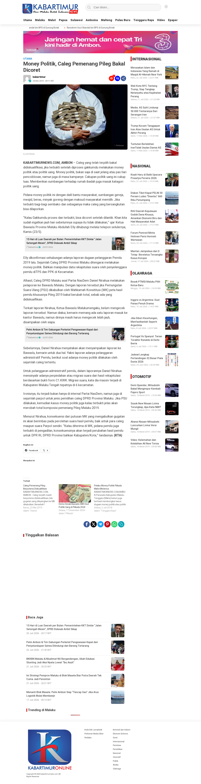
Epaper (173, 20)
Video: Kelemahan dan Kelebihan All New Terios (145, 442)
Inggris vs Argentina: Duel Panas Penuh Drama (145, 301)
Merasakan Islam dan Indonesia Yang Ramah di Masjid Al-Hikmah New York (146, 71)
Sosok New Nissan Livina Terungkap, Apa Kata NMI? (146, 405)
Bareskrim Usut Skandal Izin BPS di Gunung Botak (84, 27)
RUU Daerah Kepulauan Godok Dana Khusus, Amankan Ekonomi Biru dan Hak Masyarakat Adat (146, 216)
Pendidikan (117, 749)
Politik (115, 761)
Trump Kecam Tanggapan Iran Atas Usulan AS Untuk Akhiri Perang (145, 129)
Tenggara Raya (143, 20)
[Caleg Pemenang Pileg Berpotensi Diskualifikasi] (41, 498)
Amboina (92, 20)
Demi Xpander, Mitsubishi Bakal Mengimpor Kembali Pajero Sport (145, 389)
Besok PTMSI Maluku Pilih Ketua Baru (145, 283)
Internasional (118, 741)
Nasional (117, 753)
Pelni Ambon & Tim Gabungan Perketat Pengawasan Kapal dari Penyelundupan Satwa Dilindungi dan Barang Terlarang (62, 331)
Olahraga (117, 768)
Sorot (115, 737)
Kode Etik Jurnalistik (93, 729)
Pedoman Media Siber (93, 733)
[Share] (123, 78)
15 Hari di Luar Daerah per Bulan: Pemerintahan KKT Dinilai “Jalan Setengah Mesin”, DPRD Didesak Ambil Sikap (63, 241)
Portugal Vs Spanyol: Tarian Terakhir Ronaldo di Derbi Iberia (146, 340)
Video (161, 20)
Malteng (106, 20)
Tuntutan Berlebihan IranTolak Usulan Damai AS (146, 146)
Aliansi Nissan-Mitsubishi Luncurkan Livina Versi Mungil (145, 425)
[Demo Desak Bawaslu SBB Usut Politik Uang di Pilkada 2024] (75, 493)
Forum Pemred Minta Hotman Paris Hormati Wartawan (143, 236)
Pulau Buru (122, 20)
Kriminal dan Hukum (121, 729)
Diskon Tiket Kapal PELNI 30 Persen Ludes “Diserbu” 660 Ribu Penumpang (147, 196)
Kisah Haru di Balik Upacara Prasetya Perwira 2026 (146, 176)
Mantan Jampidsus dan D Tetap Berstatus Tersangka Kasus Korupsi (147, 254)
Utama (27, 20)
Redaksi (88, 737)
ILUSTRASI (29, 154)
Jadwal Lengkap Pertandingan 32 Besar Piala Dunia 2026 (147, 358)
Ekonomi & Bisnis (120, 733)
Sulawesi (77, 20)
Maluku (40, 20)
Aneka (115, 764)
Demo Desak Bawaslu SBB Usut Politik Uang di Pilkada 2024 (74, 505)
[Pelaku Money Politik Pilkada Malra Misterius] (112, 498)
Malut (52, 20)
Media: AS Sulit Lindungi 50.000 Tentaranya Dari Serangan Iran (144, 111)
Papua (63, 20)
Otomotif (117, 757)
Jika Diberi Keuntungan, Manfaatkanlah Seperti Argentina (144, 321)
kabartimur (39, 77)
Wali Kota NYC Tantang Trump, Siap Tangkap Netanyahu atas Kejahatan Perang (146, 91)
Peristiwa (117, 745)
